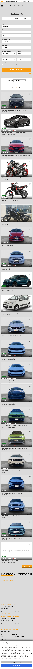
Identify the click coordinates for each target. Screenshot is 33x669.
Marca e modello (6, 29)
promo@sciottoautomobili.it (10, 1)
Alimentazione (6, 39)
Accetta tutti (16, 665)
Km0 (16, 19)
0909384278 (26, 1)
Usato (7, 19)
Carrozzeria (5, 45)
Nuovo (26, 19)
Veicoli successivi (27, 566)
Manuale (6, 65)
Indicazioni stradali (5, 613)
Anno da (19, 51)
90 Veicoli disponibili (17, 70)
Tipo (3, 24)
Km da (4, 57)
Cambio (4, 62)
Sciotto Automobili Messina (9, 604)
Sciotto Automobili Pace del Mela (11, 616)
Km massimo (20, 57)
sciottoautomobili (8, 580)
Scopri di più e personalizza (16, 662)
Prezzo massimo (6, 51)
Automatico (21, 65)
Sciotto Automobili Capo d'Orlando (11, 629)
